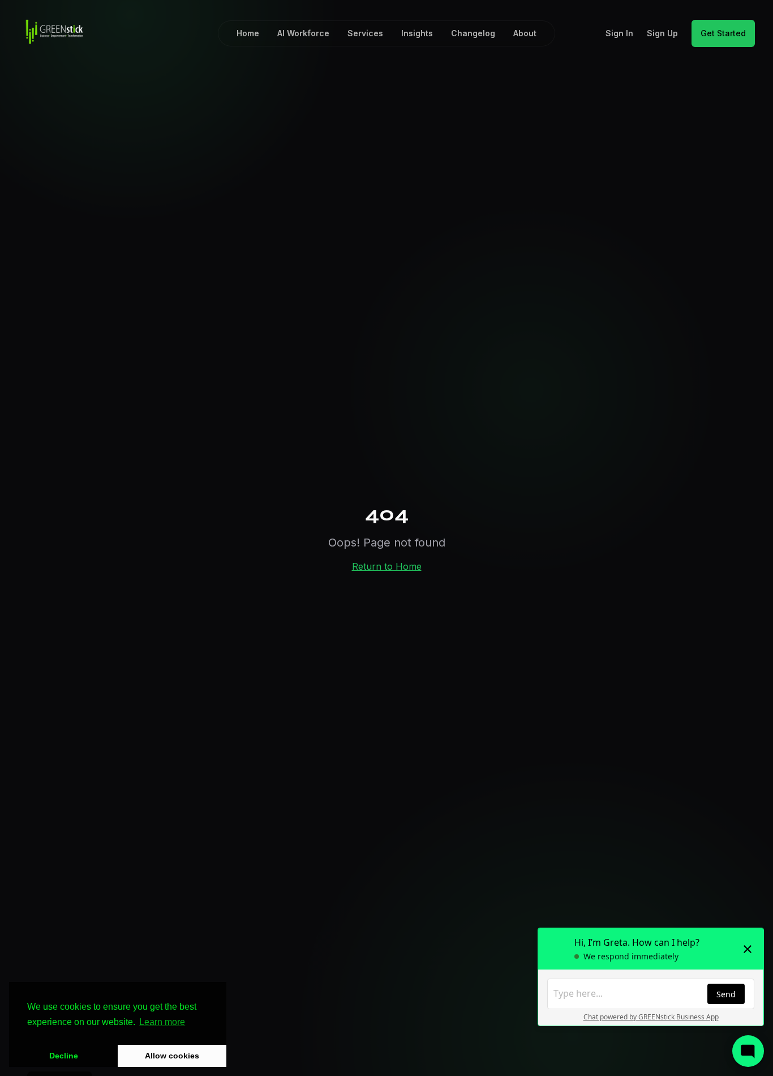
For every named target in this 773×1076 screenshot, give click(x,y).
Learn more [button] (162, 1022)
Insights (417, 33)
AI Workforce (303, 33)
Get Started (723, 33)
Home (248, 33)
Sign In (619, 33)
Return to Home (387, 566)
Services (365, 33)
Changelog (473, 33)
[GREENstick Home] (54, 32)
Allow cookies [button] (172, 1055)
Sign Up (662, 33)
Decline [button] (63, 1055)
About (524, 33)
